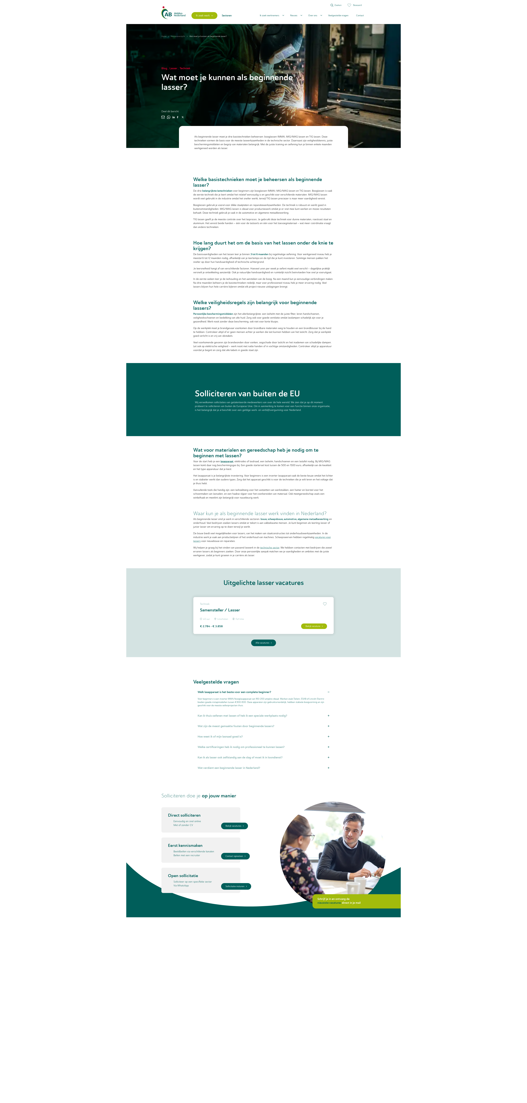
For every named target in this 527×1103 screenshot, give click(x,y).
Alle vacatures (262, 642)
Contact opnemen (234, 856)
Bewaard (357, 5)
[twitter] (182, 117)
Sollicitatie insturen (234, 886)
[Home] (173, 15)
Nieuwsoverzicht (178, 36)
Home (163, 36)
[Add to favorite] (324, 604)
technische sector (269, 547)
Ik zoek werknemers (269, 15)
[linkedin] (174, 117)
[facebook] (177, 117)
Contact (360, 15)
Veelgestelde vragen (338, 15)
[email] (163, 117)
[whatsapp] (168, 117)
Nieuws (293, 15)
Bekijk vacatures (233, 826)
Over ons (312, 15)
